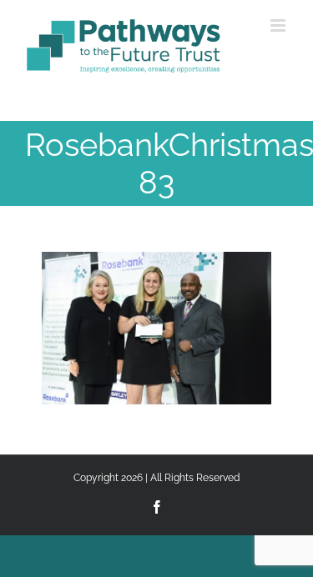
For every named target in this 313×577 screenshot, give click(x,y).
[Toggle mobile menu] (279, 25)
